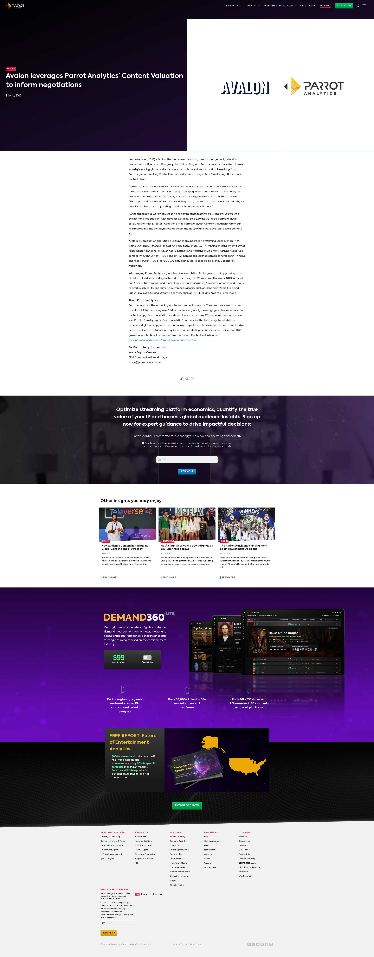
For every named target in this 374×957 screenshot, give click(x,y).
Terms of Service (180, 944)
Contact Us (344, 6)
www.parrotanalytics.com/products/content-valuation (163, 340)
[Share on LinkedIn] (182, 379)
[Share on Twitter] (187, 379)
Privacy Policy (195, 944)
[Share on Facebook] (191, 379)
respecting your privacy (189, 436)
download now (187, 805)
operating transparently (226, 436)
